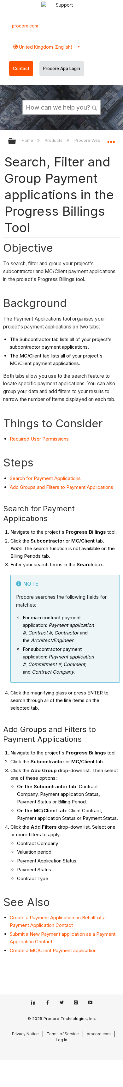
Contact (21, 68)
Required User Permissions (39, 439)
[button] (95, 107)
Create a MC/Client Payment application (53, 950)
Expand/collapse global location (111, 139)
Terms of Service (63, 1033)
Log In (61, 1039)
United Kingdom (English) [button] (45, 47)
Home (28, 140)
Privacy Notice (25, 1033)
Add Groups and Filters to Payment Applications (61, 487)
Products (54, 140)
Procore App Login (61, 68)
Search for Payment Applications (45, 478)
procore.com (25, 25)
